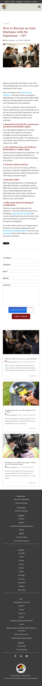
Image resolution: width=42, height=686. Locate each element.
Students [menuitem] (21, 643)
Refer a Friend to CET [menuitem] (21, 634)
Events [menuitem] (21, 624)
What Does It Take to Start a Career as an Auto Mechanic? (21, 359)
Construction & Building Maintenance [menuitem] (21, 526)
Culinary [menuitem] (21, 530)
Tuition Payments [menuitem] (21, 650)
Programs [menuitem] (21, 516)
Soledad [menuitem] (21, 586)
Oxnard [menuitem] (21, 568)
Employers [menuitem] (19, 1)
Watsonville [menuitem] (21, 590)
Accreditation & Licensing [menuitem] (21, 602)
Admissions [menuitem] (21, 496)
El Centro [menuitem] (21, 560)
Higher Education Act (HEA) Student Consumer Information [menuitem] (21, 629)
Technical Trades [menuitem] (21, 537)
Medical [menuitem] (21, 533)
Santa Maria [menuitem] (21, 583)
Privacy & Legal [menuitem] (15, 675)
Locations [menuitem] (21, 550)
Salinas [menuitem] (21, 571)
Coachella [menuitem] (21, 553)
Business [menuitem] (21, 519)
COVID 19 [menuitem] (22, 606)
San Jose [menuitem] (22, 579)
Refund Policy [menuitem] (26, 675)
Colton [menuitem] (21, 557)
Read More (32, 376)
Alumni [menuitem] (12, 1)
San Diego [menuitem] (21, 575)
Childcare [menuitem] (21, 522)
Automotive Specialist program (15, 231)
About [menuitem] (7, 1)
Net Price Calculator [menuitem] (21, 511)
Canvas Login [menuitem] (21, 646)
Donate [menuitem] (21, 617)
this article (7, 233)
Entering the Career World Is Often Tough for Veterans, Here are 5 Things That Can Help (20, 463)
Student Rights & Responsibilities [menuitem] (21, 638)
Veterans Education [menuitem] (21, 503)
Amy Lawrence (10, 40)
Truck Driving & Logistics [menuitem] (21, 541)
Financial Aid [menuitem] (21, 508)
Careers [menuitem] (21, 610)
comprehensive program (21, 213)
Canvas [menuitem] (34, 1)
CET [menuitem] (21, 599)
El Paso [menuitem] (21, 564)
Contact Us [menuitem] (27, 1)
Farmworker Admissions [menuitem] (21, 499)
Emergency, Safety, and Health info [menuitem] (21, 621)
